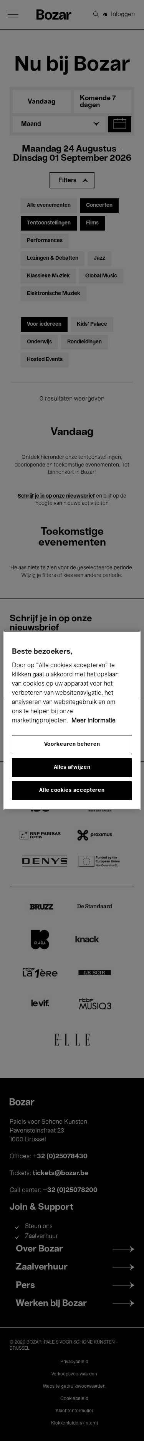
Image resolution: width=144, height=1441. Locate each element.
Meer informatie (93, 721)
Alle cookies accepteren (71, 790)
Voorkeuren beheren (72, 744)
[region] (71, 720)
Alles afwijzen (72, 767)
